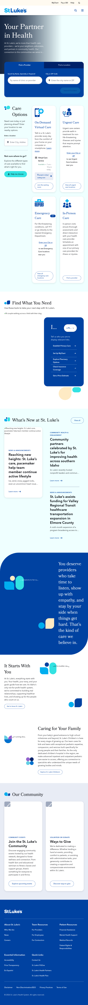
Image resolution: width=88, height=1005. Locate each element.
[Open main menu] (81, 10)
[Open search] (76, 10)
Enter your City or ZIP (73, 155)
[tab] (24, 65)
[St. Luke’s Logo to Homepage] (15, 10)
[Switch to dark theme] (79, 2)
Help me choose (17, 174)
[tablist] (44, 65)
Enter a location (10, 135)
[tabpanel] (44, 82)
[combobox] (25, 80)
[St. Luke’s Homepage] (13, 911)
